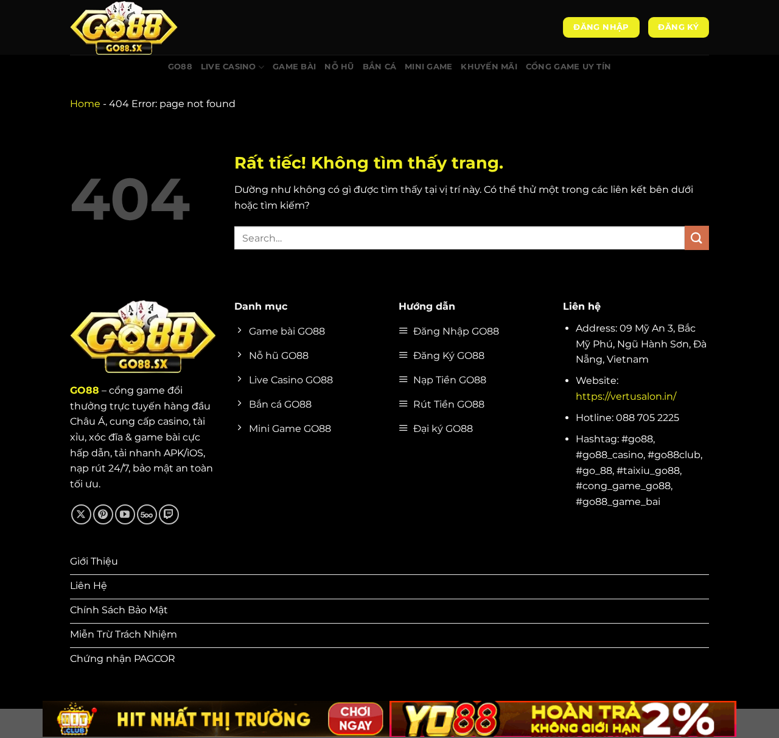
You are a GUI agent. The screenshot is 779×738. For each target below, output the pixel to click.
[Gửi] (697, 237)
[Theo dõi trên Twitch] (169, 514)
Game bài (294, 66)
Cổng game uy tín (568, 66)
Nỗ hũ (339, 66)
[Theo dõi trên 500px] (147, 514)
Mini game (428, 66)
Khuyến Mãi (489, 66)
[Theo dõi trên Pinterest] (103, 514)
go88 (180, 66)
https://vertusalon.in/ (626, 396)
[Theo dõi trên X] (81, 514)
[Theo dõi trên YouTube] (125, 514)
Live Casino (228, 66)
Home (85, 104)
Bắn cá (380, 66)
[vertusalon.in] (131, 27)
